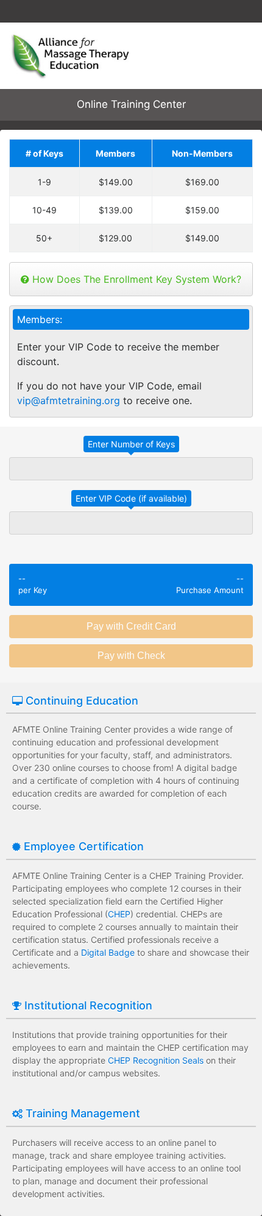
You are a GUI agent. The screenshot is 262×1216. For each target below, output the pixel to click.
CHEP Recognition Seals (156, 1060)
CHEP (119, 914)
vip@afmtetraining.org (68, 400)
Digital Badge (108, 952)
